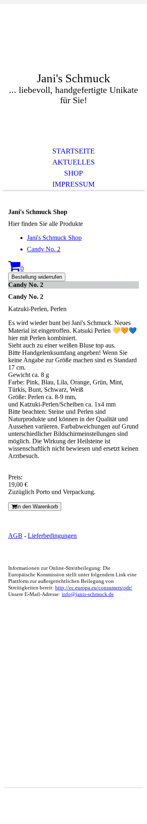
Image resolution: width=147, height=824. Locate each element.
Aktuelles (73, 162)
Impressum (73, 184)
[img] (73, 44)
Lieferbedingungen (52, 535)
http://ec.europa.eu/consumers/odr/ (93, 588)
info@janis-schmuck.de (88, 594)
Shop (73, 173)
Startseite (73, 151)
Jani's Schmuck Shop (54, 237)
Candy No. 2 (43, 249)
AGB (15, 535)
